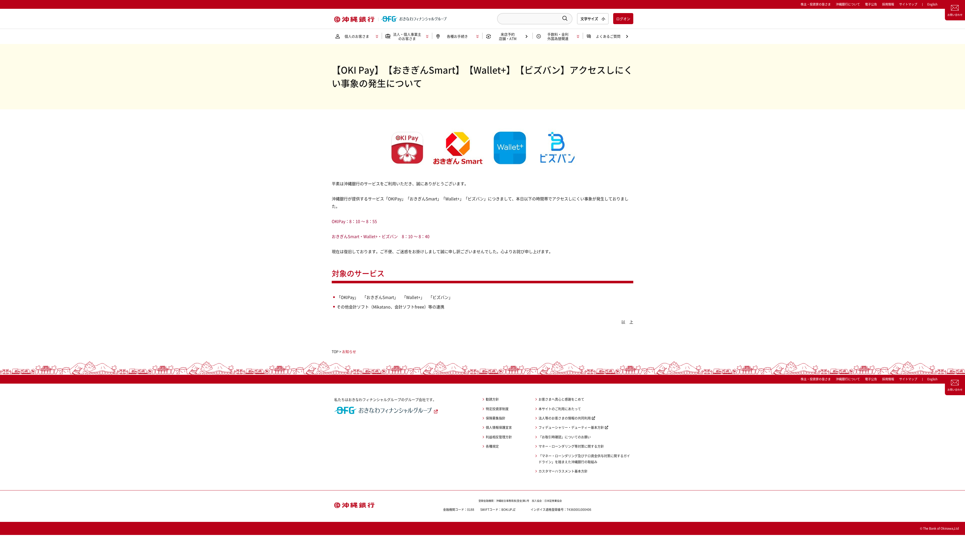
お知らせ (349, 351)
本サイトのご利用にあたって (560, 408)
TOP (335, 351)
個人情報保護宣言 (499, 427)
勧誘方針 (492, 399)
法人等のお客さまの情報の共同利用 (565, 418)
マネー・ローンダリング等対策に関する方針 (571, 446)
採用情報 (888, 4)
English (932, 379)
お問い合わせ (954, 15)
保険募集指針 (495, 418)
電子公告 (871, 4)
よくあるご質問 (608, 36)
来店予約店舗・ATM (507, 36)
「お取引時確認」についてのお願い (565, 436)
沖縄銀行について (848, 4)
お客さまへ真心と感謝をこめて (561, 399)
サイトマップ (908, 4)
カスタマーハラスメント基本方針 (563, 471)
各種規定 (492, 446)
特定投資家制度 (497, 408)
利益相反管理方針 (499, 436)
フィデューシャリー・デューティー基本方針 (571, 427)
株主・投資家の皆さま (816, 4)
